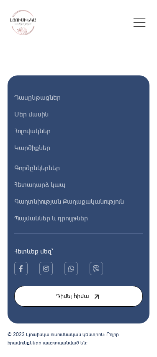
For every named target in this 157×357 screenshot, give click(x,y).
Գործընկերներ (37, 167)
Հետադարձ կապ (39, 184)
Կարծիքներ (32, 147)
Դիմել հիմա (72, 296)
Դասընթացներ (37, 97)
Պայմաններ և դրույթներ (51, 218)
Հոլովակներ (32, 131)
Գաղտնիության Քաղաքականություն (69, 201)
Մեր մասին (31, 114)
